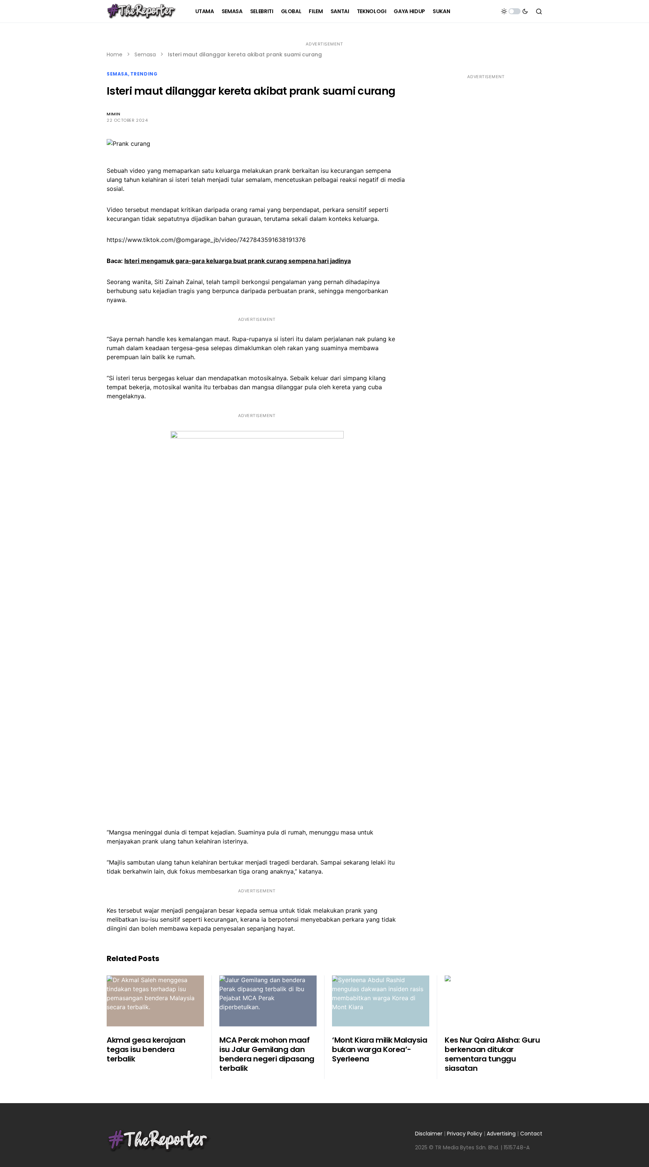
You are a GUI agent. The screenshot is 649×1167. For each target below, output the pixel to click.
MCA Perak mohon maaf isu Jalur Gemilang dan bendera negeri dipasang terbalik (266, 1054)
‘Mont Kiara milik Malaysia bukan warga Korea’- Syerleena (379, 1049)
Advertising (501, 1133)
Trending (144, 74)
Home (114, 54)
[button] (514, 11)
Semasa (145, 54)
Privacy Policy (464, 1133)
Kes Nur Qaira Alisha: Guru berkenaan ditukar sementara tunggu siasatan (492, 1054)
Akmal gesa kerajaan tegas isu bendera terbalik (146, 1049)
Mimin (114, 114)
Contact (531, 1133)
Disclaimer (428, 1133)
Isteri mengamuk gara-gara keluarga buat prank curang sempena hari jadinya (237, 261)
